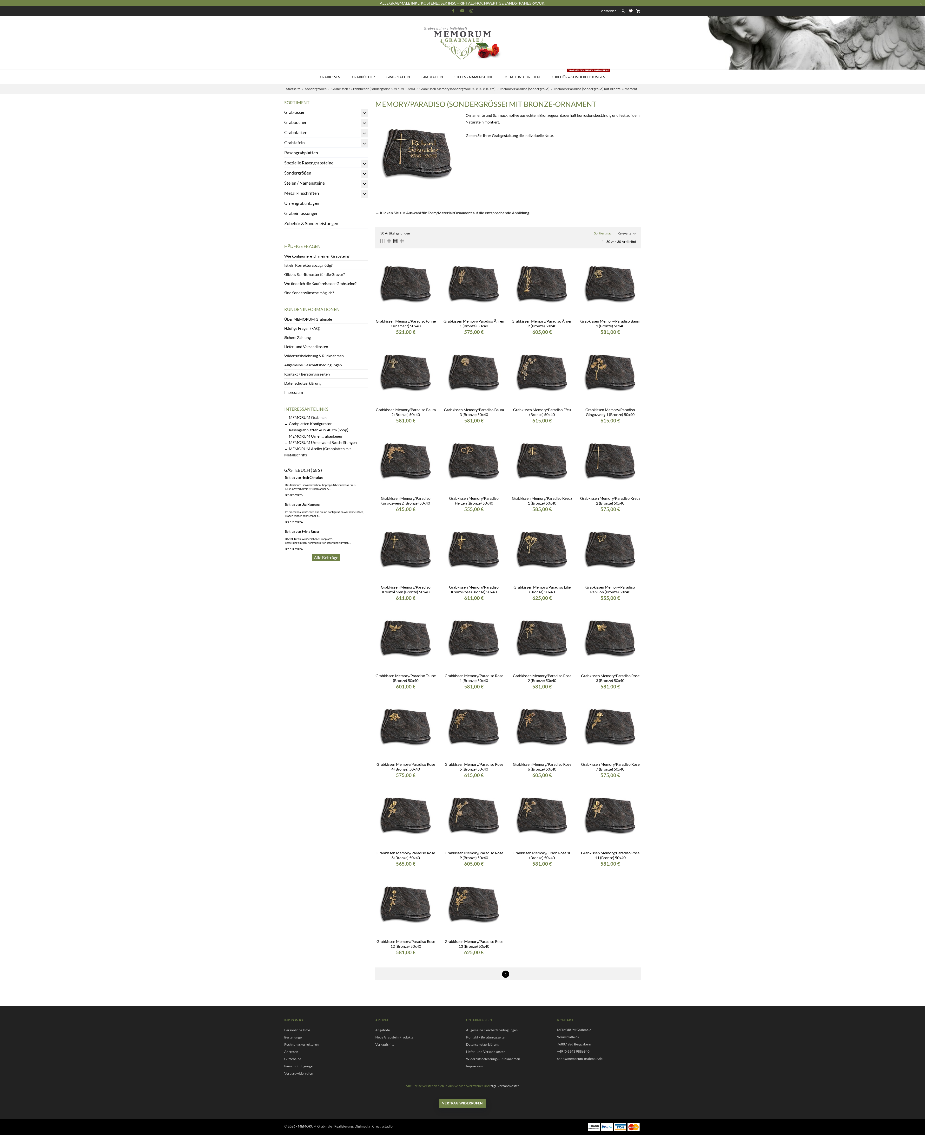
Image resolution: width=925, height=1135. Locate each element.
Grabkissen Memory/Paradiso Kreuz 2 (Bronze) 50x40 (610, 500)
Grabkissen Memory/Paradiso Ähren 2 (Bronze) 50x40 (542, 323)
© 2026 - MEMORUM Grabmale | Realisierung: (319, 1126)
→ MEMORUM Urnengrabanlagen (313, 436)
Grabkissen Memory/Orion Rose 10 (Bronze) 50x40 (542, 855)
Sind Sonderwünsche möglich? (309, 292)
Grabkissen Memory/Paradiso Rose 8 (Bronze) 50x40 (406, 855)
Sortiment (297, 102)
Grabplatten (398, 77)
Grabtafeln (432, 77)
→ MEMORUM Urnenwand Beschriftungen (320, 442)
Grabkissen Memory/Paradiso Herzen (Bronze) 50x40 (474, 500)
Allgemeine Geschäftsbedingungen (313, 365)
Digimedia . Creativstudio (374, 1126)
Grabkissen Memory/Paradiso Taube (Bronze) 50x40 (406, 678)
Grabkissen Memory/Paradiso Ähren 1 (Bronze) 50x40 (473, 323)
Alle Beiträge (326, 557)
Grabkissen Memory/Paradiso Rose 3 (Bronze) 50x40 (610, 678)
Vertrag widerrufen (298, 1073)
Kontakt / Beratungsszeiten (307, 374)
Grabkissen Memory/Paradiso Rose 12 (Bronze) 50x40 (406, 943)
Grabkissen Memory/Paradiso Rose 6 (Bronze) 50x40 (542, 766)
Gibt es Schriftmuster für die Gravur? (314, 274)
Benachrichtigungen (299, 1066)
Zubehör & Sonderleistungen (580, 74)
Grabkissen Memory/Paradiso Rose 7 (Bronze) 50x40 (610, 766)
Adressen (291, 1052)
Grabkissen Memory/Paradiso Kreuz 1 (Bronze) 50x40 (542, 500)
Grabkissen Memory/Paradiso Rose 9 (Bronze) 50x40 (474, 855)
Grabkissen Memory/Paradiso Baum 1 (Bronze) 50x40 (610, 323)
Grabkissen (330, 77)
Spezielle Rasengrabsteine (308, 162)
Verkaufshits (384, 1044)
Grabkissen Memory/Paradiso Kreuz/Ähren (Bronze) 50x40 (405, 589)
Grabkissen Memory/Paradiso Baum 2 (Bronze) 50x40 (406, 412)
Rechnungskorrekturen (301, 1044)
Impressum (293, 392)
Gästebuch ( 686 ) (303, 470)
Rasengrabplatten (301, 152)
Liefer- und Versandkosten (306, 346)
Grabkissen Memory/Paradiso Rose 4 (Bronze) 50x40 (406, 766)
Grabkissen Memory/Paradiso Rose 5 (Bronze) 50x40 (474, 766)
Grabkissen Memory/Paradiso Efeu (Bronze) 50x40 (542, 412)
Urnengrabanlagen (301, 203)
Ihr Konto (293, 1020)
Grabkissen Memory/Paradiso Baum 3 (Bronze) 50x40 (474, 412)
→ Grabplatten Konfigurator (308, 423)
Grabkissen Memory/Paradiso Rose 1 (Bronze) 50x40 (474, 678)
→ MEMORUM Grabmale (305, 417)
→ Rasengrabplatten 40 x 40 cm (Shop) (316, 430)
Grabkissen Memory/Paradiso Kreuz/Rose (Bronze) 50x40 (474, 589)
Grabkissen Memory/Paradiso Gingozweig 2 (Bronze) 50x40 (405, 500)
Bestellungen (294, 1037)
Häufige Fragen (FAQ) (302, 328)
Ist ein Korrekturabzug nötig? (308, 265)
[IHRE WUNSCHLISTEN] (631, 11)
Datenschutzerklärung (302, 383)
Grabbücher (363, 77)
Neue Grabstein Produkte (394, 1037)
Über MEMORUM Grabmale (308, 319)
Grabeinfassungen (301, 213)
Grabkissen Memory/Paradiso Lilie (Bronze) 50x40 (542, 589)
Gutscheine (292, 1059)
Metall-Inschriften (522, 77)
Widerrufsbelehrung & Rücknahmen (314, 355)
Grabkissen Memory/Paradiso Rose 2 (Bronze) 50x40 (542, 678)
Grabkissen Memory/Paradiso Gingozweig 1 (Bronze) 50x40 (610, 412)
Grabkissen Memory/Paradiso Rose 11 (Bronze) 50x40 (610, 855)
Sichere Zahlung (297, 337)
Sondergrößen (297, 172)
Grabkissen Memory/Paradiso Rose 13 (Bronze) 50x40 (474, 943)
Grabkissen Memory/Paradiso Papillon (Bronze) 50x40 (610, 589)
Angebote (382, 1030)
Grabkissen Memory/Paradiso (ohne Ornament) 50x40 (406, 323)
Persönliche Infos (297, 1030)
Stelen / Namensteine (474, 77)
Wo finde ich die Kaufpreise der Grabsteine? (320, 283)
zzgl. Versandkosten (505, 1086)
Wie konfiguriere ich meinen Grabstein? (316, 256)
